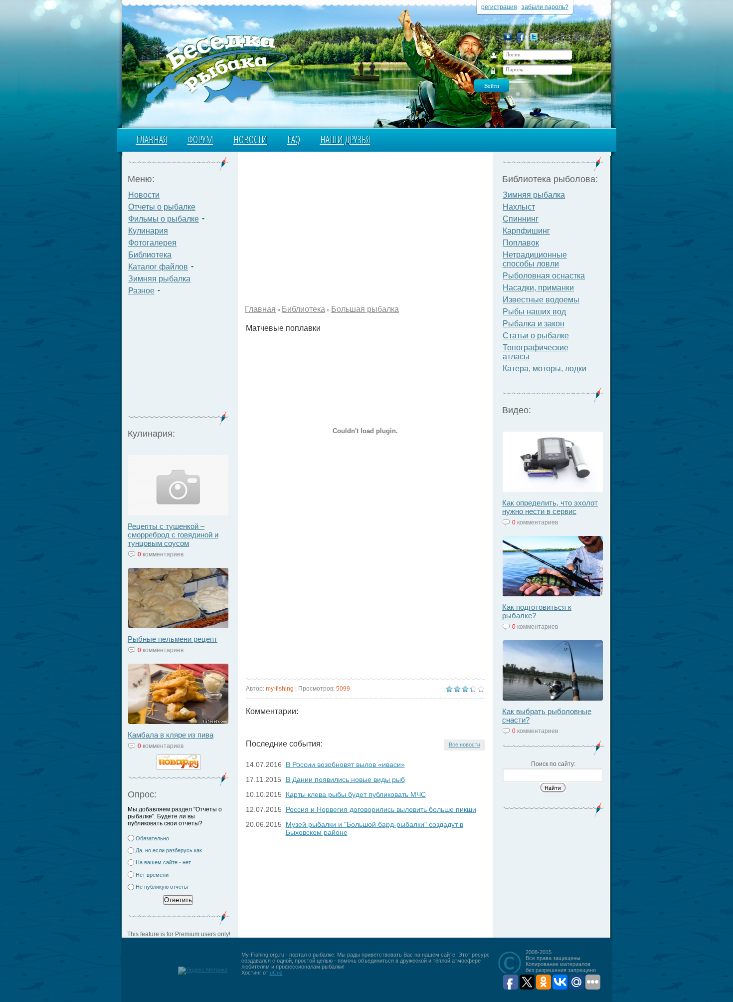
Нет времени (152, 875)
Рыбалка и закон (533, 323)
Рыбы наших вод (534, 311)
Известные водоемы (541, 299)
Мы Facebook (521, 36)
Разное (141, 290)
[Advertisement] (178, 359)
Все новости (464, 745)
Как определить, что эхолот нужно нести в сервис (550, 507)
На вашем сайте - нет (163, 862)
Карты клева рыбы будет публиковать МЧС (356, 794)
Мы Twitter (534, 36)
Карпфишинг (526, 231)
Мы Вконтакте (508, 36)
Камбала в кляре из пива (170, 735)
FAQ (293, 139)
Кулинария (148, 231)
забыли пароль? (545, 6)
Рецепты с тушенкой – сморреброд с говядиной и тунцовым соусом (173, 534)
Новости (250, 139)
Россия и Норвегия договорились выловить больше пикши (381, 809)
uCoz (276, 973)
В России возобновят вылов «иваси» (345, 764)
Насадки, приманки (538, 287)
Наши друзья (345, 139)
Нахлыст (519, 207)
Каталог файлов (158, 266)
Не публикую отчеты (162, 887)
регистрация (499, 6)
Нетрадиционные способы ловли (535, 259)
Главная (152, 139)
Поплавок (521, 243)
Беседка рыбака (215, 67)
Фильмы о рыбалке (163, 219)
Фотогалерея (152, 243)
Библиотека (150, 254)
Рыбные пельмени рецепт (172, 639)
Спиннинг (521, 219)
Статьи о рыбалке (536, 335)
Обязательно (152, 838)
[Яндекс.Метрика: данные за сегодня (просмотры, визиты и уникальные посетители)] (202, 971)
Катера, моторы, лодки (544, 368)
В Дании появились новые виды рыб (345, 779)
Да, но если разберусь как (169, 850)
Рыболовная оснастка (544, 275)
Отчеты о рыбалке (161, 207)
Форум (200, 139)
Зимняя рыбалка (159, 278)
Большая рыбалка (365, 309)
